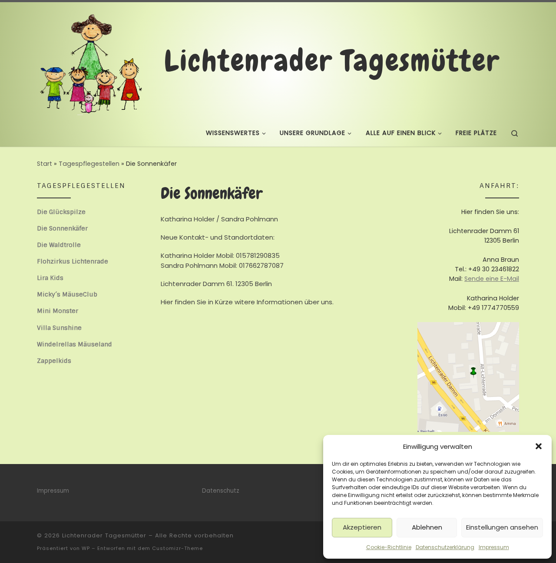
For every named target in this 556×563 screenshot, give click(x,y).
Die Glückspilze (61, 212)
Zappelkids (54, 361)
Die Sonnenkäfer (62, 228)
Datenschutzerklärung (445, 547)
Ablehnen (427, 527)
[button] (538, 446)
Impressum (494, 547)
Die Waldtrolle (59, 245)
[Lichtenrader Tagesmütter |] (91, 59)
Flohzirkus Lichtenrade (72, 261)
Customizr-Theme (177, 548)
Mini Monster (57, 311)
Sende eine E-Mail (491, 278)
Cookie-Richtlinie (388, 547)
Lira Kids (50, 278)
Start (44, 163)
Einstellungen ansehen (502, 527)
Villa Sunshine (59, 328)
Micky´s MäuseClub (67, 294)
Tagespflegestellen (89, 163)
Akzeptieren (362, 527)
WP (86, 548)
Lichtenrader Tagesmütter (104, 535)
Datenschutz (220, 491)
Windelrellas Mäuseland (74, 344)
